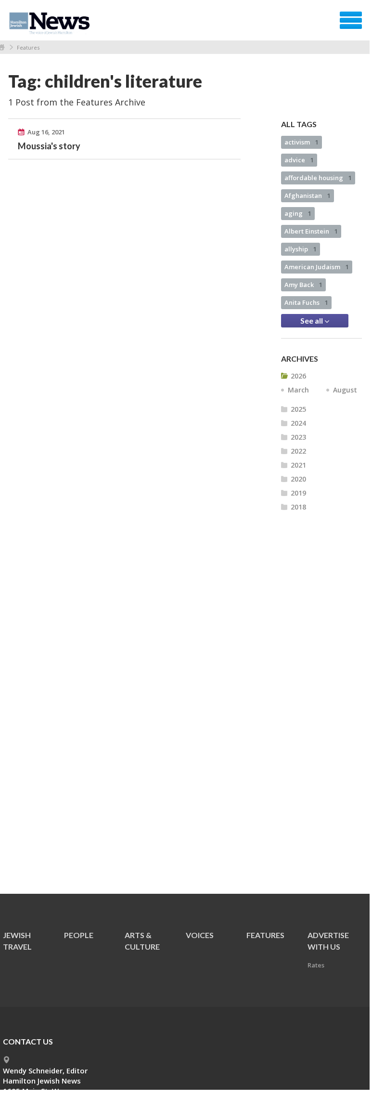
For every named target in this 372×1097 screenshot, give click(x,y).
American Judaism (316, 266)
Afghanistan (307, 195)
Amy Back (303, 284)
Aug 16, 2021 (46, 132)
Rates (316, 965)
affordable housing (318, 177)
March (298, 389)
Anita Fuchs (306, 302)
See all (312, 320)
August (345, 389)
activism (301, 142)
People (78, 935)
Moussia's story (49, 146)
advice (299, 160)
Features (28, 47)
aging (297, 213)
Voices (200, 935)
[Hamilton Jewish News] (51, 24)
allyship (300, 249)
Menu (351, 20)
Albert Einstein (311, 231)
